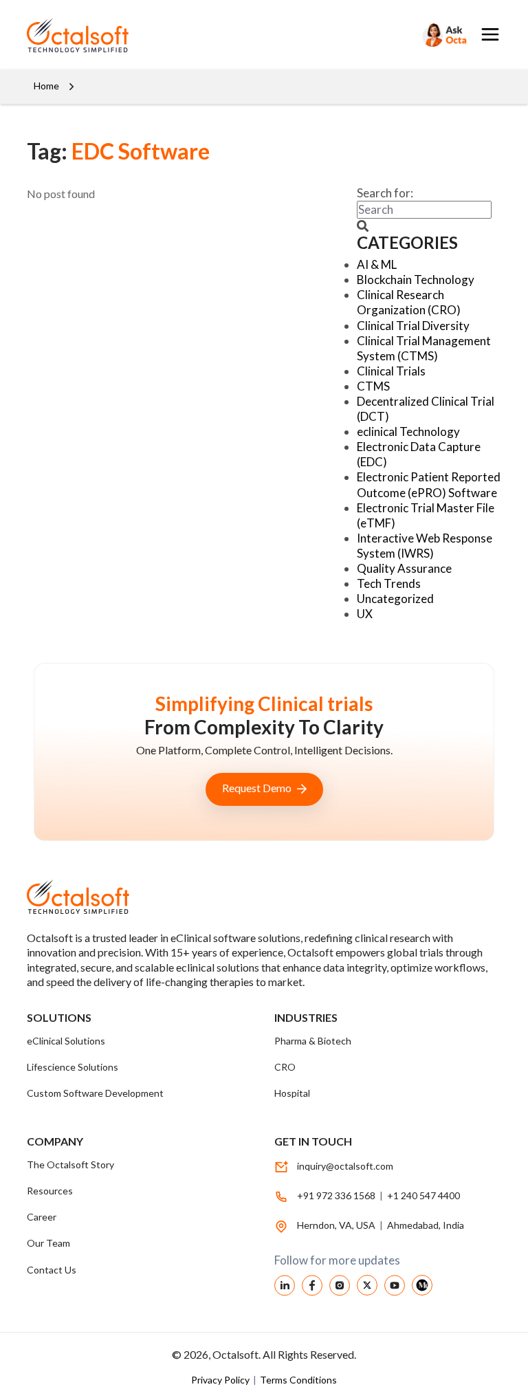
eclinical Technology (408, 431)
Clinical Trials (391, 371)
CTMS (373, 386)
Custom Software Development (95, 1093)
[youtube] (394, 1284)
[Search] (443, 35)
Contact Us (51, 1270)
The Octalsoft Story (70, 1164)
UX (365, 613)
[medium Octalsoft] (422, 1283)
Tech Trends (389, 583)
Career (41, 1217)
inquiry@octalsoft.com (345, 1166)
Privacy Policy (221, 1380)
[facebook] (312, 1284)
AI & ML (377, 264)
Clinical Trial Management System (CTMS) (424, 348)
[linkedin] (284, 1284)
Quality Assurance (404, 568)
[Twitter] (367, 1283)
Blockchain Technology (415, 279)
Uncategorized (395, 598)
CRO (285, 1067)
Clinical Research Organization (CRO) (409, 302)
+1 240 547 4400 (423, 1195)
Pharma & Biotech (312, 1041)
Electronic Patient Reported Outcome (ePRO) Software (428, 484)
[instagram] (339, 1284)
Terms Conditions (298, 1380)
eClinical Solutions (66, 1041)
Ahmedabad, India (425, 1225)
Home (46, 85)
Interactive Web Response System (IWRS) (424, 545)
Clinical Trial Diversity (413, 325)
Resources (50, 1190)
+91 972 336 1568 (336, 1195)
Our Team (48, 1243)
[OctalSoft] (140, 34)
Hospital (292, 1093)
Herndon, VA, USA (337, 1225)
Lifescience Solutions (72, 1067)
